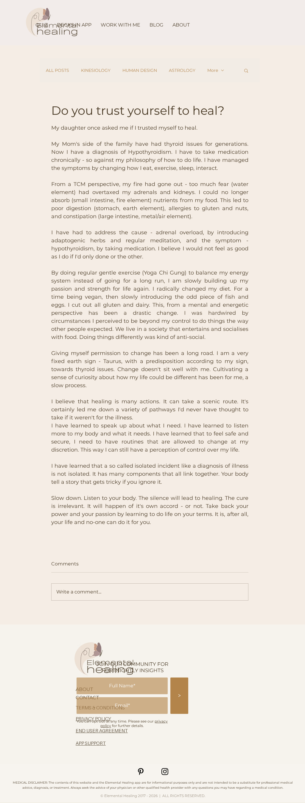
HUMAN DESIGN (139, 70)
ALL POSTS (57, 70)
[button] (246, 70)
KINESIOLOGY (96, 70)
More (212, 70)
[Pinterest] (140, 771)
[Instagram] (164, 771)
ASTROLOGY (182, 70)
